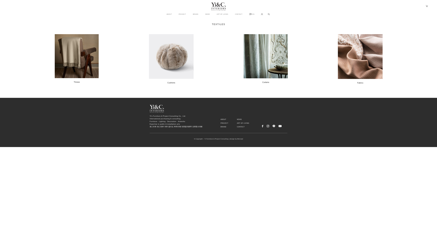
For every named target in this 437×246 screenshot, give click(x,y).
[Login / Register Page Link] (262, 14)
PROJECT (224, 123)
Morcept (240, 139)
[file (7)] (77, 56)
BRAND (223, 127)
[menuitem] (169, 14)
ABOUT (223, 119)
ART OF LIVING (243, 123)
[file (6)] (360, 56)
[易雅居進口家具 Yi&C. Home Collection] (218, 5)
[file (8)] (171, 56)
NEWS (239, 119)
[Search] (268, 14)
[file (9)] (266, 56)
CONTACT (241, 127)
